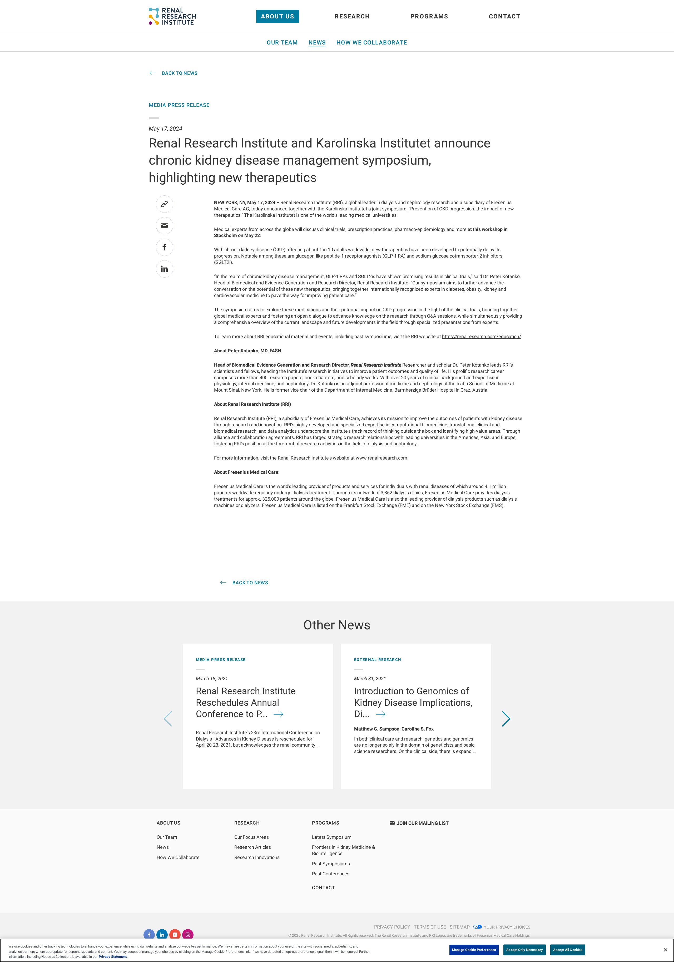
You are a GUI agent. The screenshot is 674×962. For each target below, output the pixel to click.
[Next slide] (506, 719)
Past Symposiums (331, 863)
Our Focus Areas (251, 837)
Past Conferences (330, 873)
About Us (277, 16)
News (317, 42)
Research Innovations (257, 857)
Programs (429, 16)
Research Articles (252, 847)
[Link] (164, 204)
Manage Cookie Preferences (474, 950)
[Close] (665, 950)
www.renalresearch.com (381, 458)
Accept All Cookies (567, 950)
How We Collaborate (371, 42)
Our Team (282, 42)
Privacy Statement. (113, 957)
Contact (505, 16)
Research (352, 16)
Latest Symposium (331, 837)
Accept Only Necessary (524, 950)
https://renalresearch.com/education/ (481, 336)
